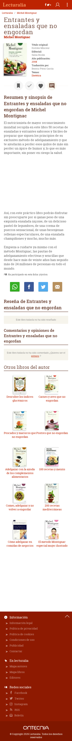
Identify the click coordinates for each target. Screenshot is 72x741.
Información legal (21, 623)
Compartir (29, 287)
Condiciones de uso (22, 640)
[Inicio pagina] (67, 616)
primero (35, 356)
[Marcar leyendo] (18, 85)
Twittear (43, 287)
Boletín (19, 715)
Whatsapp (15, 287)
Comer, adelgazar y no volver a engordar (20, 507)
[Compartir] (48, 5)
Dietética (36, 75)
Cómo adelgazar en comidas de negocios (20, 543)
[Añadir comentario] (51, 85)
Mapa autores (18, 666)
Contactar (16, 651)
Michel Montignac (27, 13)
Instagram (21, 704)
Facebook (20, 693)
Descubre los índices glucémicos (20, 398)
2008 (34, 61)
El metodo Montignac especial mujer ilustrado (52, 543)
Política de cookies (22, 634)
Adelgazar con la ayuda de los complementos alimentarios (20, 472)
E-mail (57, 287)
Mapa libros (17, 672)
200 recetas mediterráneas (52, 507)
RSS (17, 710)
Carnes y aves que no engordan (52, 398)
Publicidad (16, 645)
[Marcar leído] (29, 85)
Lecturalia (7, 13)
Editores (15, 677)
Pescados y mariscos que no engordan (20, 435)
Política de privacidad (24, 628)
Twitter (19, 698)
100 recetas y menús (52, 469)
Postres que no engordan (52, 433)
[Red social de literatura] (14, 5)
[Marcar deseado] (40, 85)
